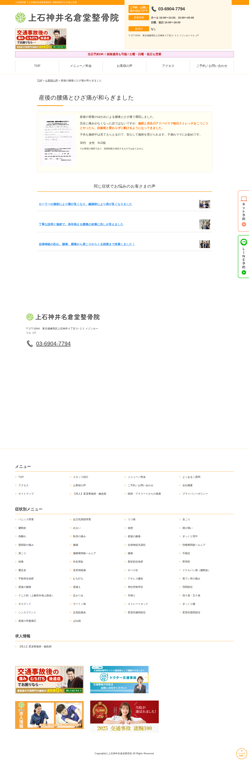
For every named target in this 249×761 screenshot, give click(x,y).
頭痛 (21, 561)
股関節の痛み (26, 544)
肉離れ (22, 536)
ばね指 (77, 620)
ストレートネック (138, 603)
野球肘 (186, 561)
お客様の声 (124, 66)
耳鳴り (131, 595)
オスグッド (24, 603)
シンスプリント (27, 612)
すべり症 (133, 570)
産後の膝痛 (134, 536)
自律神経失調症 (137, 544)
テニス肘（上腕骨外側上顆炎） (36, 595)
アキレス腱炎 (135, 578)
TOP (37, 66)
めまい (77, 527)
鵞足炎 (22, 570)
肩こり (22, 553)
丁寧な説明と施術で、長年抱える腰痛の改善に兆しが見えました (81, 224)
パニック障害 (26, 519)
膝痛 (75, 544)
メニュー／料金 (81, 66)
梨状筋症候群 (135, 561)
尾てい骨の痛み (191, 578)
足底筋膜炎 (79, 612)
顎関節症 (187, 586)
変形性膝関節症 (137, 612)
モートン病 (79, 603)
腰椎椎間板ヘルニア (84, 553)
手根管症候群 (26, 578)
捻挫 (130, 527)
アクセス (168, 66)
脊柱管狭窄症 (135, 586)
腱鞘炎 (22, 527)
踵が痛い (187, 527)
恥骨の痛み (79, 536)
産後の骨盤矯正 (27, 620)
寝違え (77, 586)
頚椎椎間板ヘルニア (193, 544)
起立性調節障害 (82, 519)
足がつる (78, 595)
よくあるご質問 (191, 476)
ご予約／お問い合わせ (211, 66)
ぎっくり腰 (188, 603)
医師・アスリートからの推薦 (144, 493)
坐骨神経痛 (79, 570)
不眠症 (186, 553)
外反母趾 (78, 561)
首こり (186, 519)
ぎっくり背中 (190, 536)
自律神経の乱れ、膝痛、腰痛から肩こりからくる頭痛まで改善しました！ (87, 244)
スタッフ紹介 (80, 476)
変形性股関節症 (191, 612)
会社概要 (187, 485)
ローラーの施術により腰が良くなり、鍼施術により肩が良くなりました (85, 204)
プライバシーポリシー (195, 493)
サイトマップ (26, 493)
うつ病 (131, 519)
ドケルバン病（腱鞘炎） (196, 570)
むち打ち (78, 578)
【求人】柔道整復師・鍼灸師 (89, 493)
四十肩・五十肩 (191, 595)
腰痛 (130, 553)
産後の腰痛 (24, 586)
